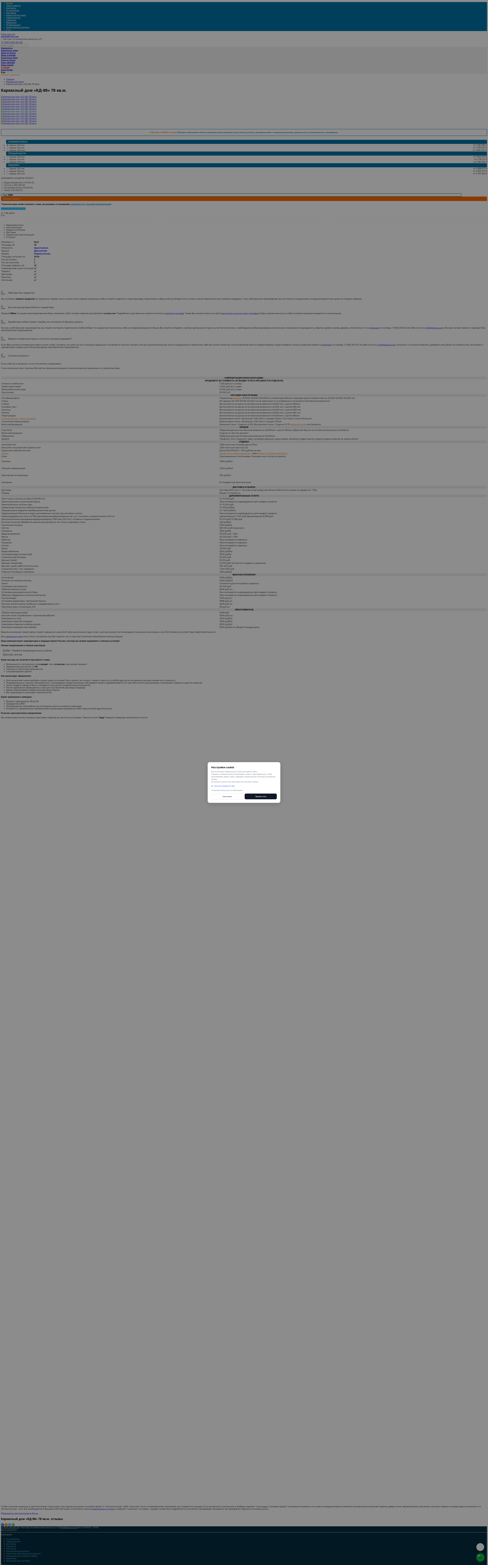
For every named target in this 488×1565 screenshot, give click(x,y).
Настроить (227, 796)
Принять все (260, 796)
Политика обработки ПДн (224, 786)
